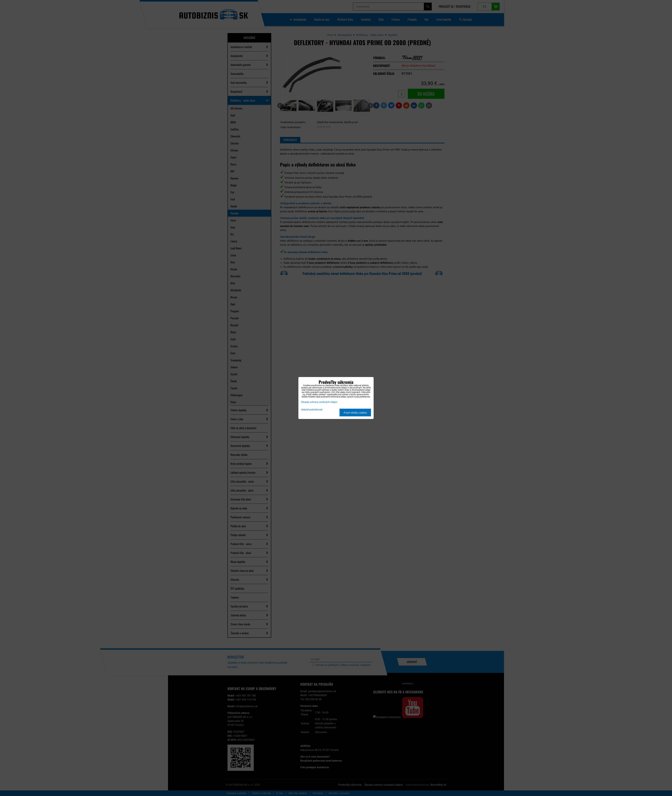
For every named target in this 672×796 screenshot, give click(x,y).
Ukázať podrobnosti (312, 409)
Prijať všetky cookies (355, 412)
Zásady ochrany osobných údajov (319, 402)
